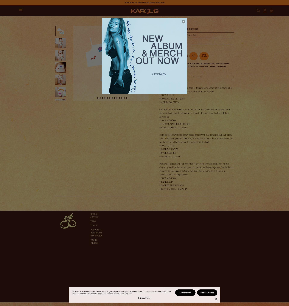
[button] (183, 21)
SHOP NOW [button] (158, 74)
